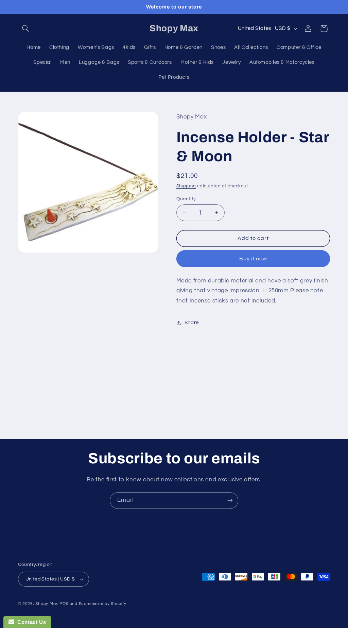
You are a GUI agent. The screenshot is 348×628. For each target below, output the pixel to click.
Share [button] (192, 322)
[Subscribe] (230, 500)
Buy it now (253, 258)
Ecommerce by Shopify (102, 604)
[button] (26, 28)
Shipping (186, 186)
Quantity (186, 199)
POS (63, 604)
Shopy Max (46, 604)
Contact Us (30, 622)
